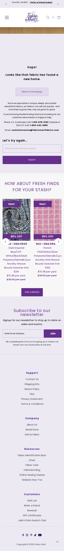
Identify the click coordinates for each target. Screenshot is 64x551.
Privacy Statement (32, 399)
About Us (32, 424)
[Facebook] (23, 535)
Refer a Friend (32, 505)
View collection (32, 292)
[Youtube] (39, 535)
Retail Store (32, 429)
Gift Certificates (32, 515)
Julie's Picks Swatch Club (32, 520)
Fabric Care (32, 465)
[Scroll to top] (57, 542)
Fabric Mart (40, 544)
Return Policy (32, 389)
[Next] (57, 4)
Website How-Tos (32, 479)
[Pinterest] (31, 535)
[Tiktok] (35, 535)
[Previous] (6, 4)
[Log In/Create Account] (53, 17)
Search (31, 159)
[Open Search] (47, 17)
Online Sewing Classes (32, 475)
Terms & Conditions (32, 404)
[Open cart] (59, 17)
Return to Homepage (32, 91)
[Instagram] (27, 535)
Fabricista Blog (32, 470)
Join (52, 333)
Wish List (32, 500)
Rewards (32, 510)
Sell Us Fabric (32, 434)
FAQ (32, 394)
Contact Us (32, 379)
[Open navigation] (11, 17)
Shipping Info (32, 384)
